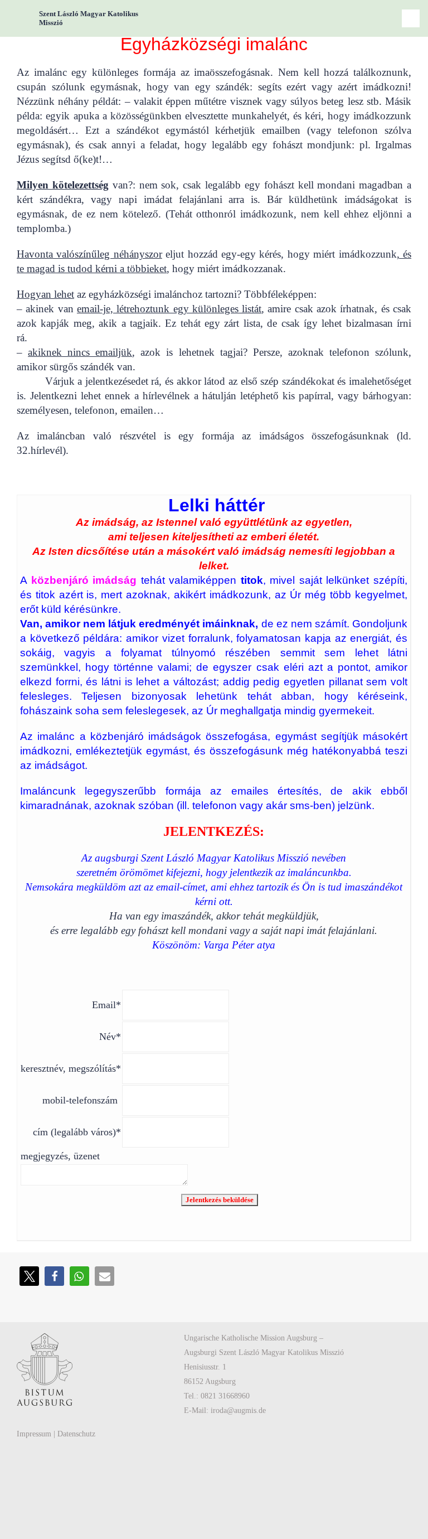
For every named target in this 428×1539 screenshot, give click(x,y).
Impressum (34, 1434)
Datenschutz (76, 1434)
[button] (29, 1276)
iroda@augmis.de (238, 1410)
